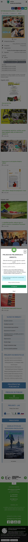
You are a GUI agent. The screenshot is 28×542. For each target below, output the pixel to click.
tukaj (21, 273)
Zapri (14, 291)
